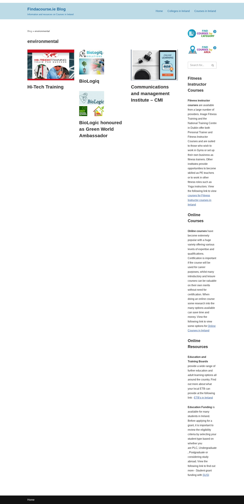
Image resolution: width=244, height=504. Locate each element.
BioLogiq (89, 81)
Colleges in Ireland (178, 11)
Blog (29, 31)
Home (159, 11)
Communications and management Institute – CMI (150, 93)
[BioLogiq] (102, 62)
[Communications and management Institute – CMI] (154, 65)
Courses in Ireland (205, 11)
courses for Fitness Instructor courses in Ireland (199, 200)
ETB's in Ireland (203, 397)
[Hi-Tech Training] (50, 65)
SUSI (206, 475)
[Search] (213, 65)
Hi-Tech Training (45, 86)
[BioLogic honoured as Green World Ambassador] (102, 103)
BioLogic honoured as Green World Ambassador (100, 129)
